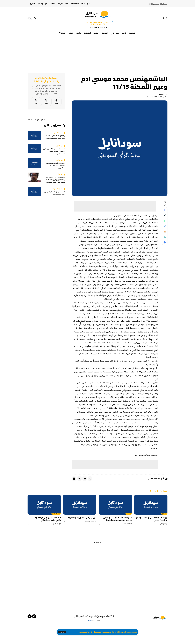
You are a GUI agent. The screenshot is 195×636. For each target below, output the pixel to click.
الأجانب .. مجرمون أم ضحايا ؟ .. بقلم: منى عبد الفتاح (46, 518)
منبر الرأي (164, 514)
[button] (62, 632)
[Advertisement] (97, 53)
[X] (46, 101)
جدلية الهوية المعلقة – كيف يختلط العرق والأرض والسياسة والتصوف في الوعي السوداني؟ (55, 179)
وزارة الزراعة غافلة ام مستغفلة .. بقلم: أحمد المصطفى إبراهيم (55, 137)
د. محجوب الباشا (128, 524)
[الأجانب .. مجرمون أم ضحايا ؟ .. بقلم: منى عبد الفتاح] (44, 505)
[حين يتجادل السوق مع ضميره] (79, 505)
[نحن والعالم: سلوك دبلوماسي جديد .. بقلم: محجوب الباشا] (115, 505)
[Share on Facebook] (164, 210)
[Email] (164, 231)
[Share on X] (164, 215)
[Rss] (163, 18)
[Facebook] (166, 18)
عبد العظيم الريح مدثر (90, 521)
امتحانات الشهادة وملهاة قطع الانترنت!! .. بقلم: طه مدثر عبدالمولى (55, 165)
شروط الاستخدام (86, 632)
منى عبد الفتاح (56, 514)
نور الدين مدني (163, 524)
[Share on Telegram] (164, 226)
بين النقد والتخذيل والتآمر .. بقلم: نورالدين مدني (151, 518)
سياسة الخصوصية (101, 632)
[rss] (36, 101)
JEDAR (90, 620)
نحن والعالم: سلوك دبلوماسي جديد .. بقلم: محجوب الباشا (117, 518)
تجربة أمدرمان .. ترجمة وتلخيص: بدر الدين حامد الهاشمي (54, 193)
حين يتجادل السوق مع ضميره (82, 517)
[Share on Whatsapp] (164, 221)
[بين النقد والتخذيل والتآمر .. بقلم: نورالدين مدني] (150, 505)
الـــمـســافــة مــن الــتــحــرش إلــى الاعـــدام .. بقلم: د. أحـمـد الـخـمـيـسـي (54, 151)
